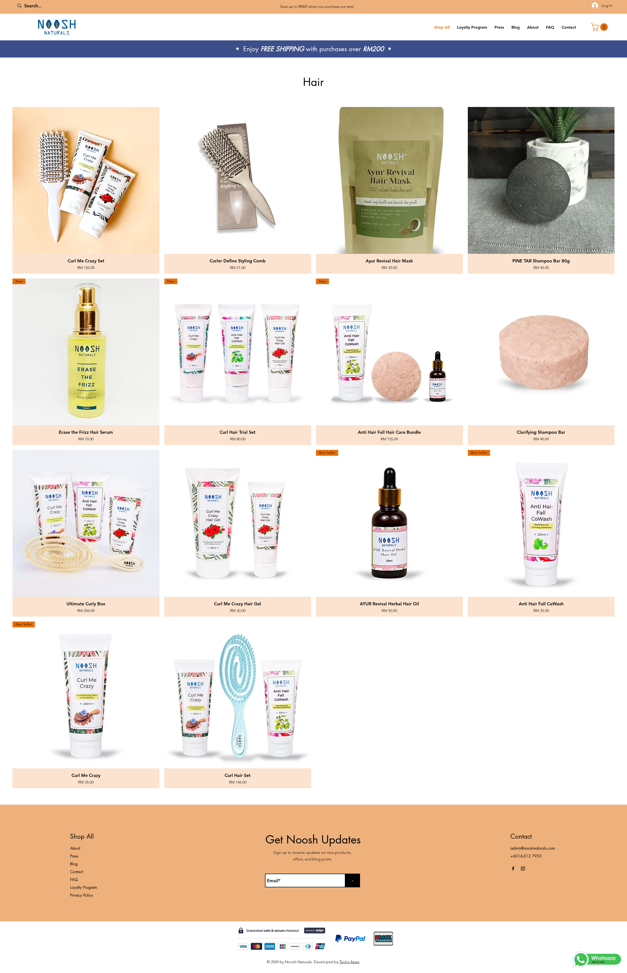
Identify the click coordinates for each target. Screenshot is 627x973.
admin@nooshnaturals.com (532, 848)
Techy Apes (349, 962)
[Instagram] (523, 868)
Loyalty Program (83, 887)
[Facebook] (513, 868)
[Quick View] (85, 180)
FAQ (74, 879)
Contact (76, 871)
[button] (600, 27)
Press (74, 856)
